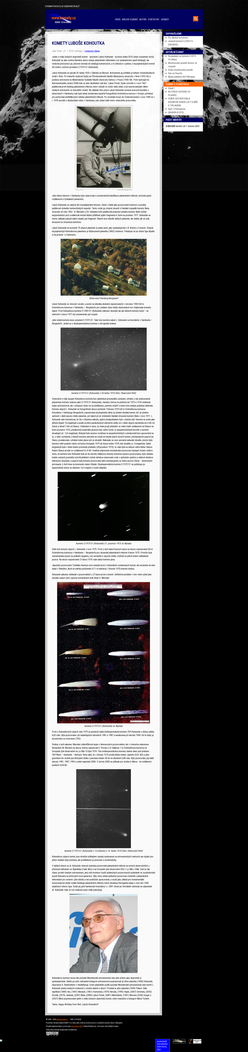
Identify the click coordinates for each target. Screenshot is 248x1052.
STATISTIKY (153, 19)
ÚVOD (117, 19)
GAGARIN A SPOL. (176, 112)
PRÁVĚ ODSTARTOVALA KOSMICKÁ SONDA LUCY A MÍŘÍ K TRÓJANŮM (183, 102)
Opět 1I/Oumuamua (176, 109)
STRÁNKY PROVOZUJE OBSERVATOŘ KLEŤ (62, 6)
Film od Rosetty (175, 73)
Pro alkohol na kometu (178, 37)
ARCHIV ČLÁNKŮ (130, 19)
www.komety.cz (62, 1019)
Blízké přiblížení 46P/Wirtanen (181, 76)
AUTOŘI (142, 19)
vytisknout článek (92, 51)
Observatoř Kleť (76, 1026)
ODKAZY (165, 19)
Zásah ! (171, 88)
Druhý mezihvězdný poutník (180, 70)
